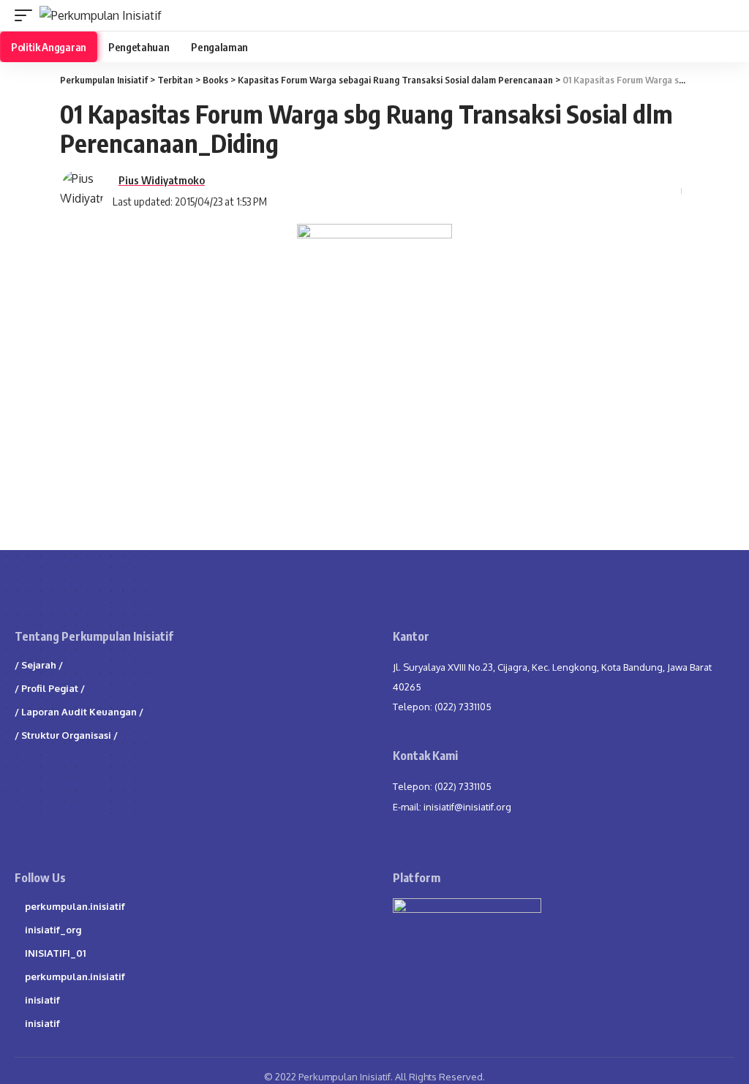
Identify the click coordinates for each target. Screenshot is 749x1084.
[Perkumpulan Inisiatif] (100, 15)
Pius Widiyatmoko (161, 180)
